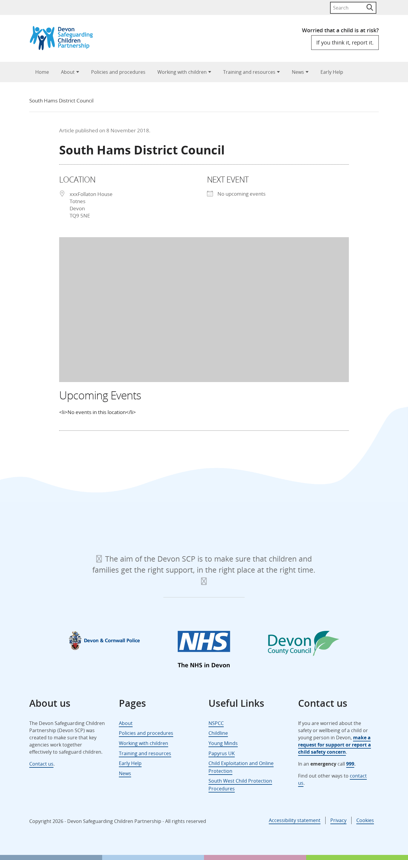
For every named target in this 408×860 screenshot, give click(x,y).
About (68, 72)
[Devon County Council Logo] (303, 644)
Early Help (331, 72)
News (298, 72)
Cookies (365, 820)
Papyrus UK (221, 753)
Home (42, 72)
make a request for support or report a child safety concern (334, 744)
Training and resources (249, 72)
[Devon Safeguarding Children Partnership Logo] (64, 48)
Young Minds (223, 743)
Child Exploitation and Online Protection (241, 767)
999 (350, 764)
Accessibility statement (294, 820)
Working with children (182, 72)
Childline (218, 733)
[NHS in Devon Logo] (204, 650)
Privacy (338, 820)
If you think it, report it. (345, 42)
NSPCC (216, 723)
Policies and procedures (118, 72)
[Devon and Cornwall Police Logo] (104, 640)
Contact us (41, 764)
